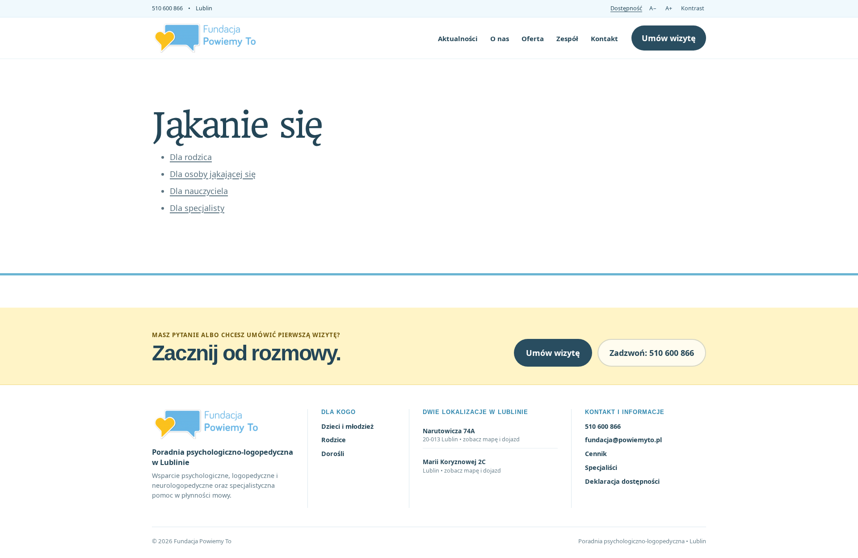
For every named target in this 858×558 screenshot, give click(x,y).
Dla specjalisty (197, 208)
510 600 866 (167, 8)
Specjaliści (601, 467)
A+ (668, 8)
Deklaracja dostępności (622, 481)
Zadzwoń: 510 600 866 (652, 352)
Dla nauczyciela (199, 191)
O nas (499, 38)
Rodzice (333, 439)
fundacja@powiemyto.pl (623, 439)
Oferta (533, 38)
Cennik (596, 453)
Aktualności (458, 38)
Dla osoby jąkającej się (213, 174)
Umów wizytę (669, 38)
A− (652, 8)
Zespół (567, 38)
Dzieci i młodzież (347, 426)
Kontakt (604, 38)
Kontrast (692, 8)
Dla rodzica (191, 157)
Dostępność (626, 8)
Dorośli (332, 453)
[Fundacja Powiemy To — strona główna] (205, 37)
